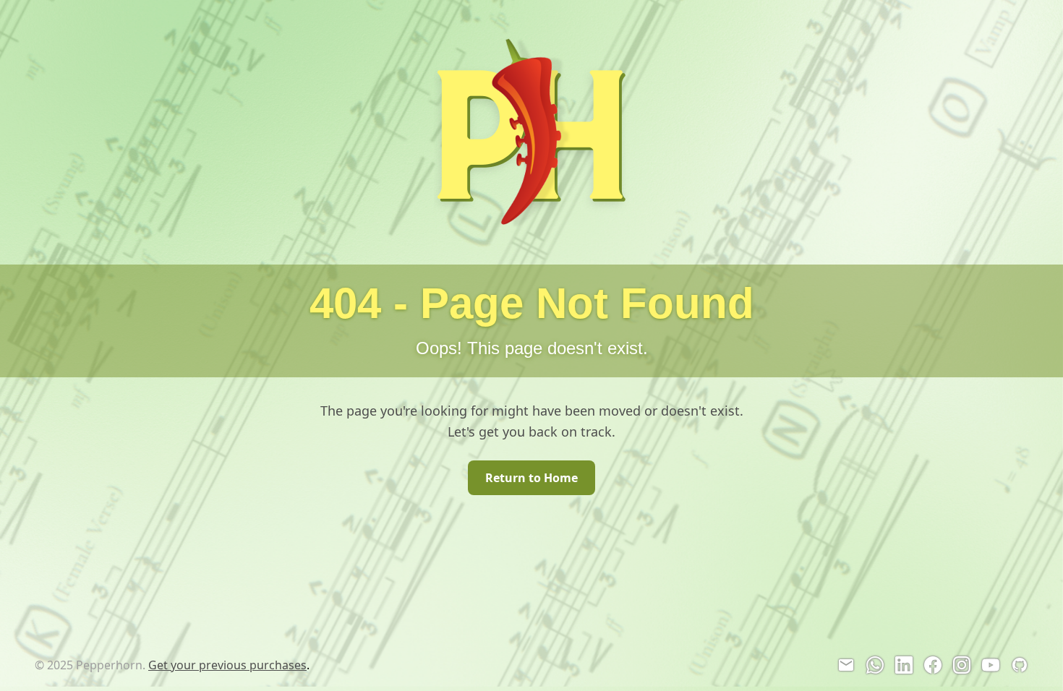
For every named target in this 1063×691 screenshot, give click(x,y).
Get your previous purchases (227, 665)
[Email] (846, 665)
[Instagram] (961, 665)
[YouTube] (990, 665)
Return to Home (531, 478)
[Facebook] (933, 665)
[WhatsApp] (875, 665)
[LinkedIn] (904, 665)
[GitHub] (1019, 665)
